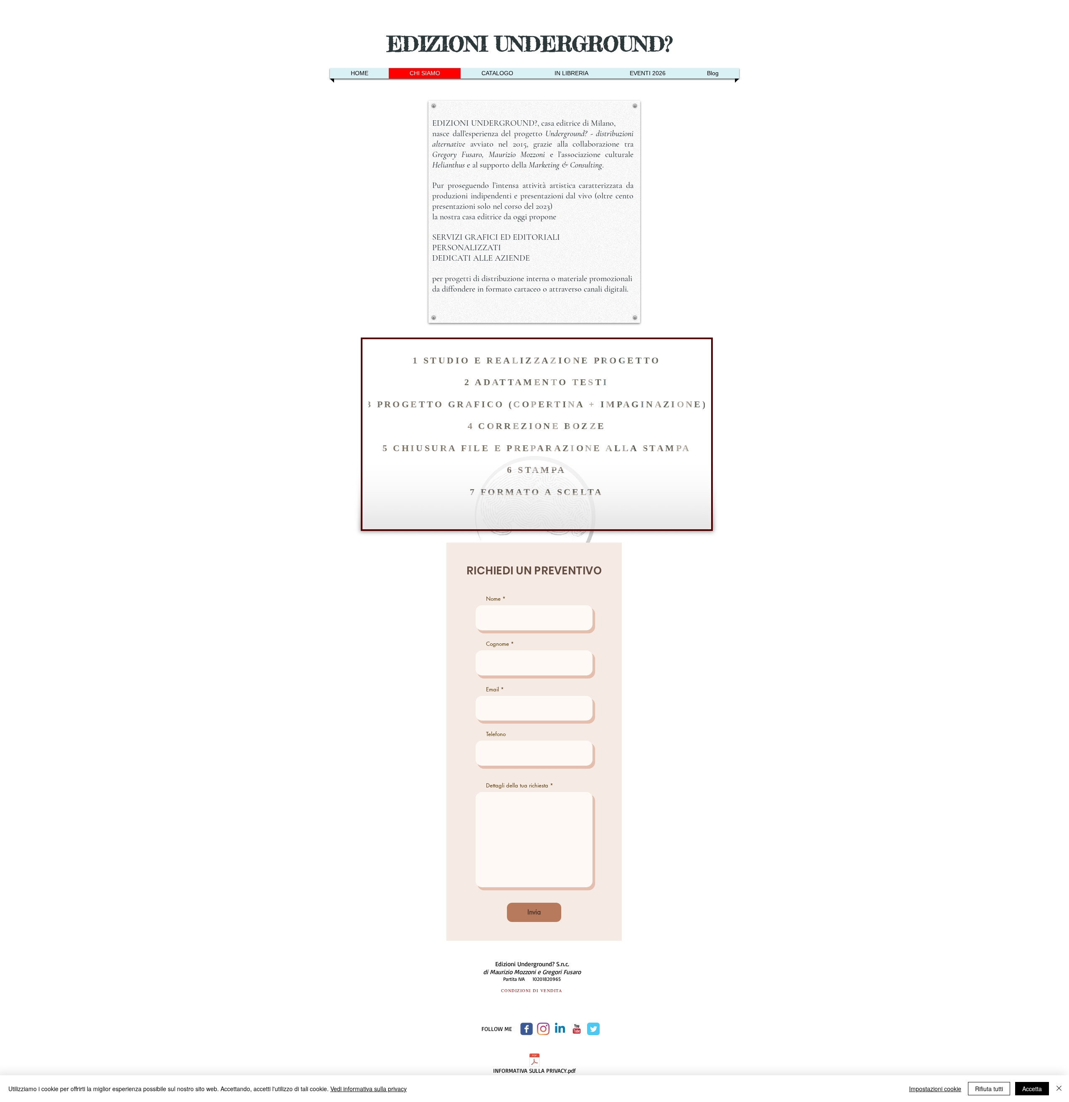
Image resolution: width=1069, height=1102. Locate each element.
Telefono (496, 734)
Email (492, 689)
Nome (493, 599)
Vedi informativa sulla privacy (368, 1088)
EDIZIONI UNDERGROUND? (533, 43)
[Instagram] (543, 1029)
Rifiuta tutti (989, 1088)
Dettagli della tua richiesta (517, 785)
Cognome (497, 644)
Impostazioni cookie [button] (935, 1088)
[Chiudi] (1059, 1088)
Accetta (1032, 1088)
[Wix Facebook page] (526, 1029)
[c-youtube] (576, 1029)
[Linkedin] (560, 1029)
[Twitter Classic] (593, 1029)
